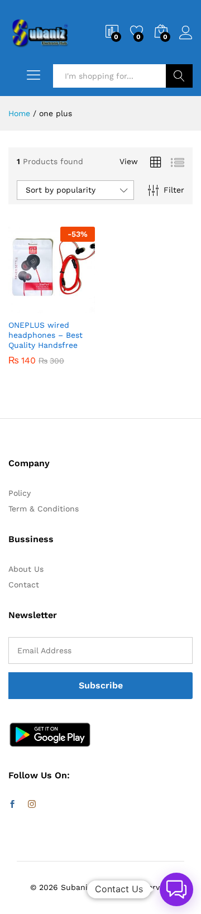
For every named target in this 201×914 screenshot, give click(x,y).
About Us (26, 568)
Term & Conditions (43, 508)
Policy (19, 493)
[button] (24, 306)
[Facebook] (12, 804)
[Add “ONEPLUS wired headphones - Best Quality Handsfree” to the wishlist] (75, 306)
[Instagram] (32, 804)
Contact (23, 584)
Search (179, 76)
